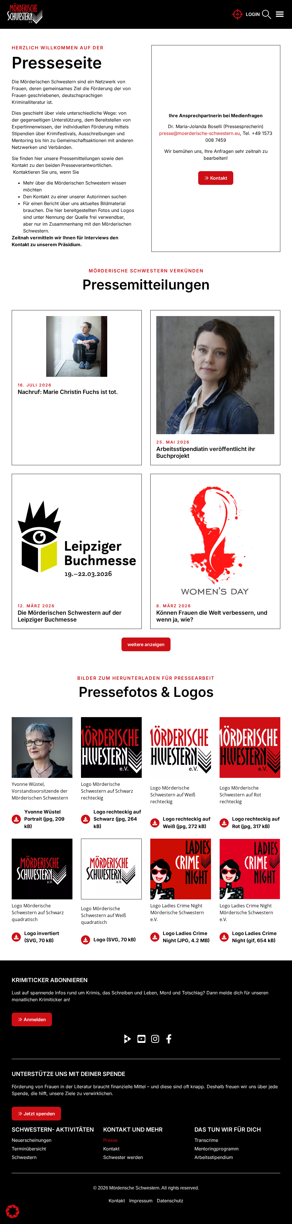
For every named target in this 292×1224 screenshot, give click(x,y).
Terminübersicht (29, 1149)
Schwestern (24, 1157)
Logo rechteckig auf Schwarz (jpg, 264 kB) (117, 819)
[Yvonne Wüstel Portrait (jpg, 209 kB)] (16, 819)
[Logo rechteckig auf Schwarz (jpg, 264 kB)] (85, 819)
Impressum (141, 1200)
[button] (279, 14)
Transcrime (206, 1140)
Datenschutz (170, 1200)
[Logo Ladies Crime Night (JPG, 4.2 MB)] (154, 937)
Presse (110, 1140)
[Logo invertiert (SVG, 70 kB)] (16, 937)
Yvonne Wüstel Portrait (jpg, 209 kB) (44, 819)
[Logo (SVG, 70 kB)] (85, 939)
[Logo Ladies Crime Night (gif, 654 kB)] (224, 937)
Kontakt (111, 1149)
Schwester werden (123, 1157)
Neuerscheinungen (31, 1140)
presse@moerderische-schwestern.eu (199, 133)
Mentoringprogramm (216, 1149)
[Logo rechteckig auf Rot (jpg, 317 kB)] (224, 823)
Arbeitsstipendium (213, 1157)
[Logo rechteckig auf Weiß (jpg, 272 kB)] (154, 823)
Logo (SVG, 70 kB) (115, 939)
